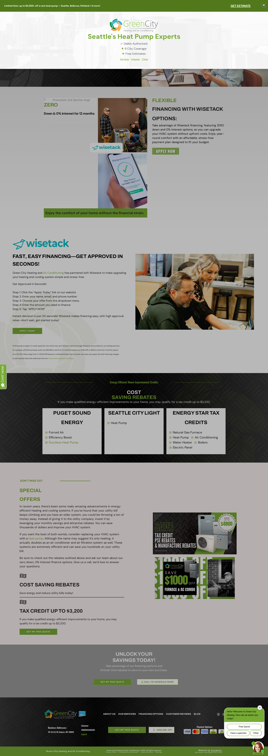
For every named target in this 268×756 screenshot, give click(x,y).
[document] (134, 378)
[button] (263, 5)
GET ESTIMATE (241, 6)
